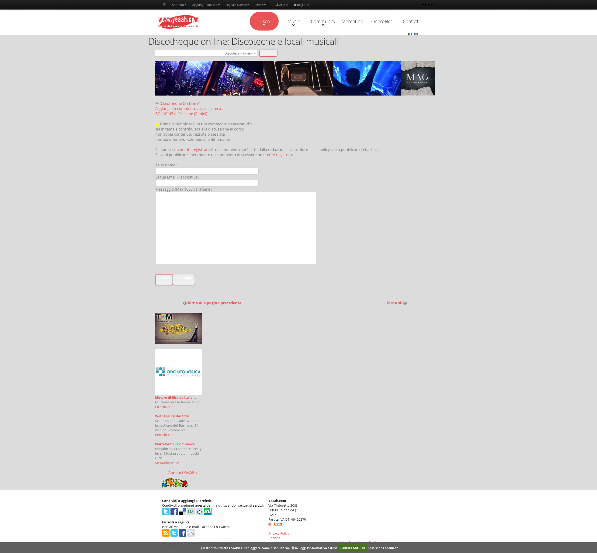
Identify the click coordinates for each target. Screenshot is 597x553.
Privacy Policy (278, 533)
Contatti (411, 21)
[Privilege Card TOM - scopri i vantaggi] (178, 328)
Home (428, 4)
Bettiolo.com (164, 435)
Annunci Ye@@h (182, 472)
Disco (264, 21)
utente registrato (195, 149)
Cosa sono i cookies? (383, 548)
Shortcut (178, 5)
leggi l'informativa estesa (318, 548)
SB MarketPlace (167, 462)
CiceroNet (381, 21)
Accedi (283, 5)
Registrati (303, 5)
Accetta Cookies (352, 548)
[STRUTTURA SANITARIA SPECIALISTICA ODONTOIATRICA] (178, 372)
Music (294, 21)
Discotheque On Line (178, 103)
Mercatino (352, 21)
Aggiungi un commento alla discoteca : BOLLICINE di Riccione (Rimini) (189, 111)
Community (323, 21)
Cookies (274, 538)
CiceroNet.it (164, 407)
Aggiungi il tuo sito (205, 5)
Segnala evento (236, 5)
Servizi (259, 5)
